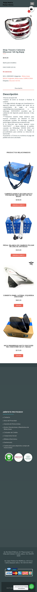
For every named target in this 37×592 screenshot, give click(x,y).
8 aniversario (8, 442)
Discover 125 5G (14, 81)
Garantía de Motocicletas (12, 424)
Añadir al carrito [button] (18, 205)
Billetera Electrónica (10, 439)
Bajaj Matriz (8, 3)
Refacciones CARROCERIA (24, 78)
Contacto (7, 417)
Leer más (18, 305)
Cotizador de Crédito (11, 432)
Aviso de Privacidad (10, 420)
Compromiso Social (10, 436)
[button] (31, 16)
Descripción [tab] (18, 88)
